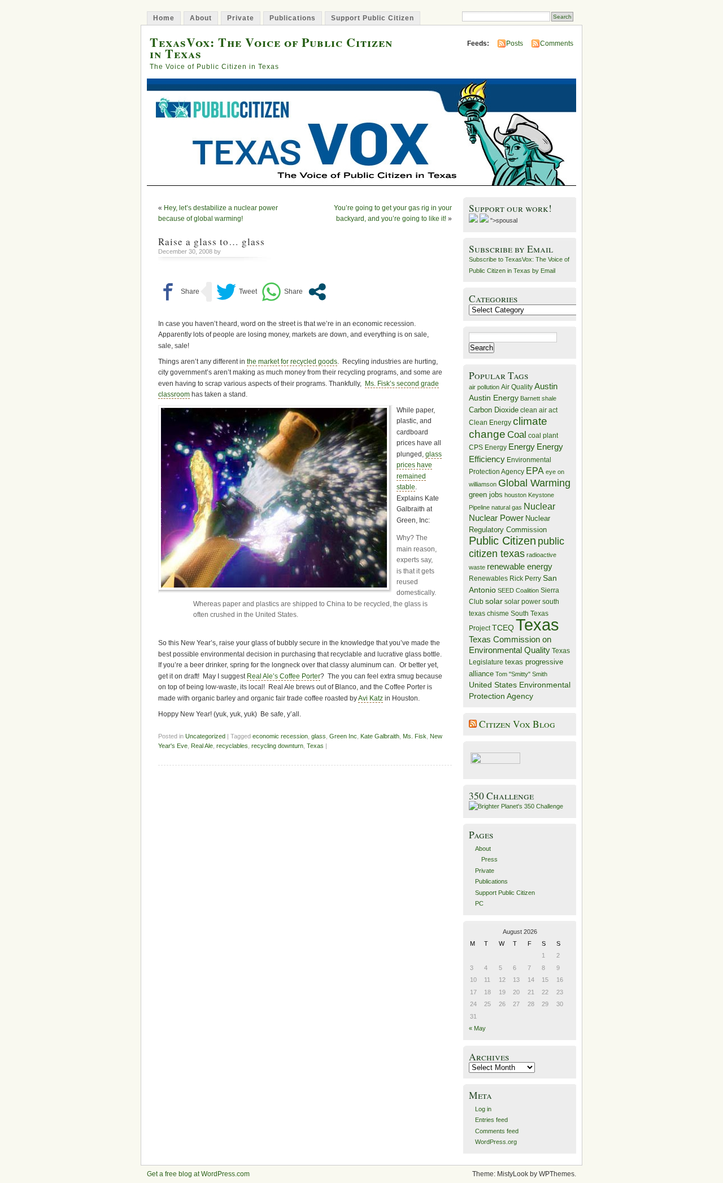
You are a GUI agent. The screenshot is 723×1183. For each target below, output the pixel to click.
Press (489, 859)
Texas (315, 745)
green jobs (486, 495)
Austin (546, 386)
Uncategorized (205, 736)
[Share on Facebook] (178, 292)
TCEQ (503, 627)
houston (515, 495)
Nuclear (539, 506)
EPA (535, 471)
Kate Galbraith (379, 736)
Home (164, 18)
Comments (556, 43)
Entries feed (491, 1119)
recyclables (232, 745)
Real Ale (202, 745)
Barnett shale (538, 398)
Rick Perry (525, 578)
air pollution (484, 387)
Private (240, 18)
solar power (522, 602)
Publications (292, 18)
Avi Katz (370, 698)
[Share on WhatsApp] (282, 292)
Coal (516, 434)
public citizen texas (516, 547)
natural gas (506, 507)
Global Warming (534, 483)
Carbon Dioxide (494, 410)
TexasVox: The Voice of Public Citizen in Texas (271, 47)
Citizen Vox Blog (517, 723)
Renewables (488, 578)
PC (479, 903)
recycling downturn (277, 745)
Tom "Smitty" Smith (521, 674)
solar (494, 601)
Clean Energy (490, 423)
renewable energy (519, 566)
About (201, 18)
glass (318, 736)
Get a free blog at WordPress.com (198, 1174)
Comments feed (497, 1131)
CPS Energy (488, 447)
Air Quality (517, 387)
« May (477, 1028)
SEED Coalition (518, 590)
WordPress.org (496, 1141)
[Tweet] (236, 292)
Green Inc (343, 736)
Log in (483, 1109)
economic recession (280, 736)
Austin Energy (494, 397)
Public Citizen (502, 540)
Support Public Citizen (372, 18)
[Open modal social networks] (317, 292)
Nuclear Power (496, 518)
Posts (514, 43)
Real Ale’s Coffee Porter (283, 676)
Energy (521, 446)
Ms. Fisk (414, 736)
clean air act (539, 410)
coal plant (543, 436)
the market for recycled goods (292, 362)
